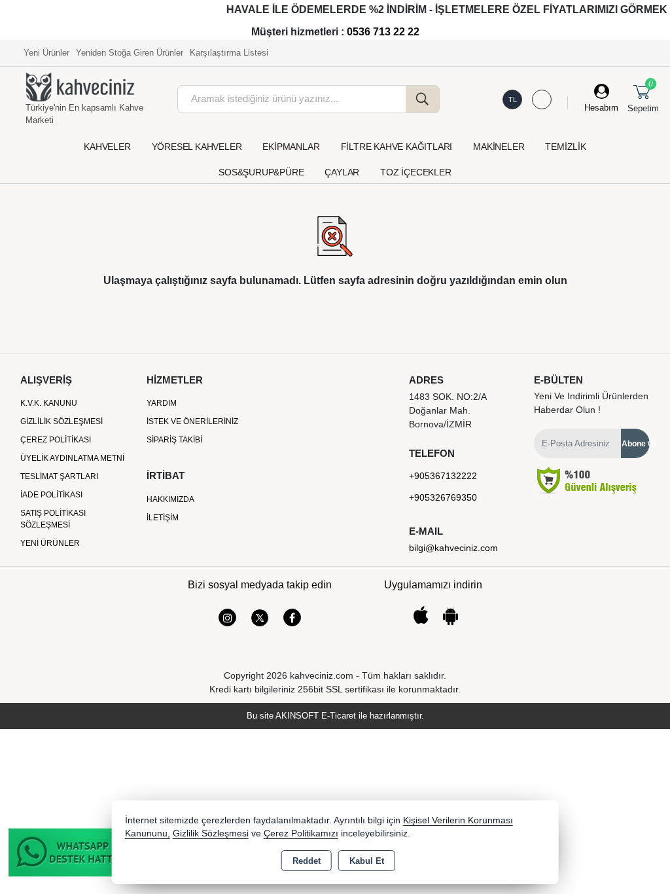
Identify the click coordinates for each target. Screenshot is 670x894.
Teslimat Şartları (59, 476)
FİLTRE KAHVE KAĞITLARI (397, 146)
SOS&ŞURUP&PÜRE (261, 172)
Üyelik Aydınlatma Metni (72, 458)
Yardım (162, 403)
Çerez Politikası (55, 439)
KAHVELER (107, 146)
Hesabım (601, 108)
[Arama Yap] (423, 99)
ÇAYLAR (342, 172)
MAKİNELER (498, 146)
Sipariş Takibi (174, 439)
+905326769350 (443, 497)
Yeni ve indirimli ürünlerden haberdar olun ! (591, 403)
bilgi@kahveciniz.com (453, 548)
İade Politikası (51, 494)
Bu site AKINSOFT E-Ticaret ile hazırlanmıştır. (335, 716)
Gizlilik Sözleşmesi (61, 421)
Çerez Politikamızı (301, 833)
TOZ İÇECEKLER (415, 172)
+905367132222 (443, 476)
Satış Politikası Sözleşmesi (53, 519)
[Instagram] (227, 617)
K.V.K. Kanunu (48, 403)
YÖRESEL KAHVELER (197, 146)
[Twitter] (259, 618)
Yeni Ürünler (50, 543)
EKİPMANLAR (290, 146)
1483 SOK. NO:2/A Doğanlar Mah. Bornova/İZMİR (447, 410)
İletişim (163, 517)
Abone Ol (636, 443)
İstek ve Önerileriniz (192, 421)
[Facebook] (292, 617)
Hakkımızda (170, 499)
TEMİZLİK (565, 146)
